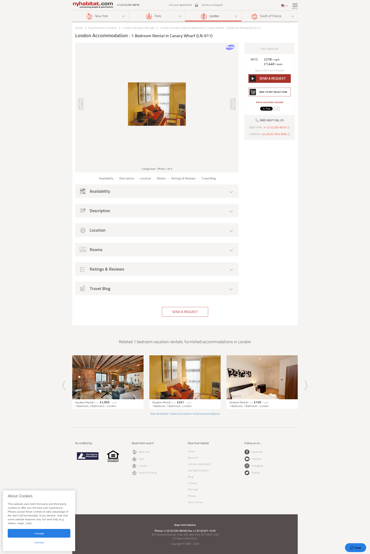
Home (79, 27)
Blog (190, 477)
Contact (192, 483)
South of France (270, 15)
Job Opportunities (198, 470)
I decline (39, 542)
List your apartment (180, 5)
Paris (158, 15)
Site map (193, 489)
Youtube (256, 459)
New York (101, 15)
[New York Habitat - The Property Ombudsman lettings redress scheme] (88, 459)
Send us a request (212, 5)
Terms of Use (195, 502)
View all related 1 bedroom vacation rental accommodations (185, 414)
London (214, 15)
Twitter (256, 473)
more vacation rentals (269, 102)
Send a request (185, 311)
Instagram (257, 466)
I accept (39, 533)
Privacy (192, 496)
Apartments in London (102, 27)
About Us (193, 458)
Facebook (257, 452)
